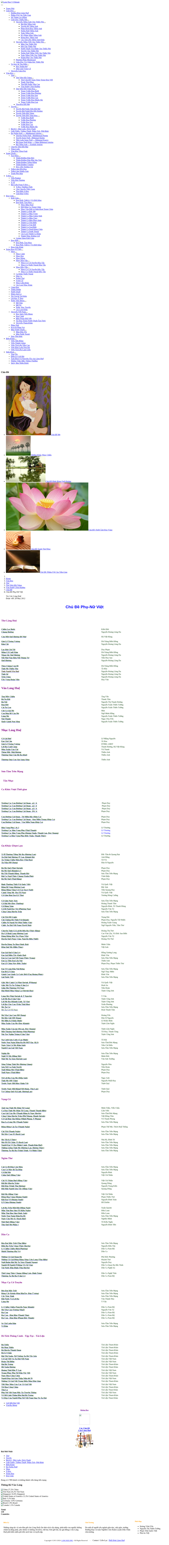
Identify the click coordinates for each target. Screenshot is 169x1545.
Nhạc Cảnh (20, 254)
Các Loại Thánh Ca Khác (31, 234)
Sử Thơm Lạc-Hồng (19, 17)
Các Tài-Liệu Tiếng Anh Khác (33, 40)
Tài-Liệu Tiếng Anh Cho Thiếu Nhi (30, 22)
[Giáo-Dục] (15, 11)
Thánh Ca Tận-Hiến (29, 223)
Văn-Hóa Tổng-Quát (19, 151)
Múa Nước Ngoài (23, 334)
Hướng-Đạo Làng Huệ (20, 13)
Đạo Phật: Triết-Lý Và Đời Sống (28, 245)
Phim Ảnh (15, 325)
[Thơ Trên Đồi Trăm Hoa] (36, 89)
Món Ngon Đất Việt (24, 318)
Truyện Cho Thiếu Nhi (30, 51)
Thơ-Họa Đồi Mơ (23, 104)
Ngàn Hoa (10, 1474)
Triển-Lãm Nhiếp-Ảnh (20, 171)
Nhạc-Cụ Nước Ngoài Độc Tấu (33, 272)
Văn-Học (9, 73)
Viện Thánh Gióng (18, 343)
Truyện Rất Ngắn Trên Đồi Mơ (28, 109)
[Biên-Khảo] (16, 339)
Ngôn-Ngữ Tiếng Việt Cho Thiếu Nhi (35, 53)
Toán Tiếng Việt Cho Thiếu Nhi (33, 55)
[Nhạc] (16, 252)
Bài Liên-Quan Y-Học (19, 185)
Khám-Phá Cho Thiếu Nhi (31, 58)
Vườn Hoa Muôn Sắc (29, 127)
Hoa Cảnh (20, 316)
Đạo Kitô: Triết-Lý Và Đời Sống (28, 200)
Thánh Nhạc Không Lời (30, 236)
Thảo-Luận (15, 149)
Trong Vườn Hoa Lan (29, 102)
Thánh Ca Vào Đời (28, 225)
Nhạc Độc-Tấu (22, 267)
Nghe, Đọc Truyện (23, 307)
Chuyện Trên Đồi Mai (19, 147)
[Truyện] (17, 107)
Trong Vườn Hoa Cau (29, 98)
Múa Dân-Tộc (21, 332)
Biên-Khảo (10, 339)
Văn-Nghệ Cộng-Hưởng (30, 86)
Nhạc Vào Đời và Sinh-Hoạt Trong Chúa (37, 209)
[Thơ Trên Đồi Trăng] (33, 78)
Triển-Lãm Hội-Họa (19, 169)
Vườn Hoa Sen (27, 122)
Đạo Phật (14, 240)
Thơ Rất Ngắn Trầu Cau (30, 84)
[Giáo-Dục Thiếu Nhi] (28, 20)
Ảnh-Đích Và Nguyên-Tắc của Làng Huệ (27, 359)
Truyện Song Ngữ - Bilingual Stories (30, 138)
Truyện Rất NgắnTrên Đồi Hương (29, 111)
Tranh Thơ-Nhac (27, 82)
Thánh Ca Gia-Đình (28, 227)
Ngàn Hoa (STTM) (13, 249)
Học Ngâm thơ (21, 66)
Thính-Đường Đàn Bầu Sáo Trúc (29, 160)
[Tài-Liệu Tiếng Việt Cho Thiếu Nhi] (45, 42)
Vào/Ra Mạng (11, 1405)
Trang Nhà (10, 8)
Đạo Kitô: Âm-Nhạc (24, 202)
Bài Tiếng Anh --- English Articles (29, 144)
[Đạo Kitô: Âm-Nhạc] (33, 203)
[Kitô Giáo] (20, 198)
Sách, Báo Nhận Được (20, 363)
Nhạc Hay (20, 256)
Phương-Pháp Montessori (26, 60)
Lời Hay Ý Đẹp (17, 298)
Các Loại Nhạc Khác (24, 285)
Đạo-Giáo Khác (17, 247)
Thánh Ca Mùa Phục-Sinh (31, 220)
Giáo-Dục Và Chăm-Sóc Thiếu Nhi (30, 62)
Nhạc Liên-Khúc (22, 283)
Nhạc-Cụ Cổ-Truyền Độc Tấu (32, 269)
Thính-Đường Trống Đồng (26, 162)
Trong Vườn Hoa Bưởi (30, 91)
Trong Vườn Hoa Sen (29, 95)
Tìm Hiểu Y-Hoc (22, 191)
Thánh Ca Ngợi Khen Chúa (32, 229)
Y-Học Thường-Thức (24, 187)
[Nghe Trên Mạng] (25, 301)
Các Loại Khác (22, 310)
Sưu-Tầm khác (17, 336)
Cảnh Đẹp (15, 287)
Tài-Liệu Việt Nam (18, 312)
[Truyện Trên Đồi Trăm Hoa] (39, 116)
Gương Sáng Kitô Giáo (25, 238)
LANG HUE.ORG (67, 1540)
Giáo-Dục (10, 11)
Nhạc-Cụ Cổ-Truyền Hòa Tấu (32, 263)
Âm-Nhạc (15, 156)
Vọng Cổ (19, 281)
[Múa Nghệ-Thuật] (25, 330)
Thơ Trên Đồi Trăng (24, 78)
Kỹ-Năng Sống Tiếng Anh (31, 35)
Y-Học (9, 176)
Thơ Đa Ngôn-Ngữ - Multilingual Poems (32, 136)
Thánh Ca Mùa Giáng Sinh (31, 216)
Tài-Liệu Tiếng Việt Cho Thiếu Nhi (30, 42)
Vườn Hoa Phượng (28, 120)
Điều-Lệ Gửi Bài (17, 356)
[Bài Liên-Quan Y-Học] (29, 185)
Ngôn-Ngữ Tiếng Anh (29, 31)
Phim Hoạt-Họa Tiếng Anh (31, 29)
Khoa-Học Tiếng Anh (29, 37)
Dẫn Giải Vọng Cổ (23, 69)
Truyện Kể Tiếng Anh (29, 26)
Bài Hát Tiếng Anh (28, 24)
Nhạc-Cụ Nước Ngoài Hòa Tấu (33, 265)
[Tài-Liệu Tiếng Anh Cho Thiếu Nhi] (45, 22)
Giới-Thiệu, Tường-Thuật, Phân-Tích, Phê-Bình (30, 131)
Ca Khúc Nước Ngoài (24, 274)
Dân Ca (19, 276)
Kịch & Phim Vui (18, 327)
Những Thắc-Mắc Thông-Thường (24, 361)
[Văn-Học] (14, 73)
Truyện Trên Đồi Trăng (25, 113)
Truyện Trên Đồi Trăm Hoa (27, 115)
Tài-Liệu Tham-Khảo (24, 323)
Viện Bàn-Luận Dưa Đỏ (20, 347)
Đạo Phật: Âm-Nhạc (24, 243)
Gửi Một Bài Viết (13, 1403)
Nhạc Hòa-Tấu (22, 260)
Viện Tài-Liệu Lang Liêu (21, 350)
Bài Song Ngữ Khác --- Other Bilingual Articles (34, 142)
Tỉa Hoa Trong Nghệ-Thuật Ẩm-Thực (31, 321)
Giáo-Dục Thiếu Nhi (19, 20)
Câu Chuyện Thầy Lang (25, 189)
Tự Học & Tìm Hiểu (19, 64)
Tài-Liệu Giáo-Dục (18, 71)
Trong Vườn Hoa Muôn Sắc (32, 100)
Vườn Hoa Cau (27, 124)
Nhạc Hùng (20, 258)
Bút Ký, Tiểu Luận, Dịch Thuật (23, 129)
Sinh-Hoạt (10, 352)
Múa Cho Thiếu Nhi (29, 44)
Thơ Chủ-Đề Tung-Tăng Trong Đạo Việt (37, 80)
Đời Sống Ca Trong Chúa (31, 207)
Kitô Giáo (15, 198)
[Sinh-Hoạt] (15, 352)
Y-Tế (13, 182)
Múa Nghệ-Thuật (17, 330)
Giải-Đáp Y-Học (22, 194)
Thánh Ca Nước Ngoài (30, 231)
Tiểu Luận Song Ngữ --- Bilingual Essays (32, 140)
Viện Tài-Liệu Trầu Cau (20, 345)
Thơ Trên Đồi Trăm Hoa (25, 89)
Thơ (12, 75)
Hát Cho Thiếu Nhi (28, 46)
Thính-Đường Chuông (25, 165)
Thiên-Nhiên (16, 289)
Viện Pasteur (16, 178)
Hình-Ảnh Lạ (16, 294)
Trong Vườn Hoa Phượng (31, 93)
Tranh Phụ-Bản (17, 173)
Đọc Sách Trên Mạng (24, 314)
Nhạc (13, 252)
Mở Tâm (19, 303)
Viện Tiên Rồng (17, 341)
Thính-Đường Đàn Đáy (25, 158)
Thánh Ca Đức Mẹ (28, 211)
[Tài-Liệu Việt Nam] (27, 312)
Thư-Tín (14, 354)
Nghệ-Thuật (10, 153)
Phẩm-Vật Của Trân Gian (21, 15)
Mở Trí (18, 305)
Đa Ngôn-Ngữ (11, 1467)
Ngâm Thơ (20, 278)
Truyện (13, 107)
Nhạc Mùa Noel (27, 205)
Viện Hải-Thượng (18, 180)
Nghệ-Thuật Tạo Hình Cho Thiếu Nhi (36, 49)
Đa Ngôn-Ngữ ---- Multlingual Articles (26, 133)
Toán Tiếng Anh (27, 33)
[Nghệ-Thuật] (16, 154)
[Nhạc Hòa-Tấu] (29, 261)
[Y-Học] (13, 176)
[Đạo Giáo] (15, 196)
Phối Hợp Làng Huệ (117, 1540)
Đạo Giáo (10, 196)
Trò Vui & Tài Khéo (19, 296)
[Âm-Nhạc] (20, 156)
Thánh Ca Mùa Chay (29, 218)
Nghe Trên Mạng (17, 301)
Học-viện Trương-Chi (24, 167)
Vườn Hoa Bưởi (27, 118)
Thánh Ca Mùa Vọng (29, 214)
